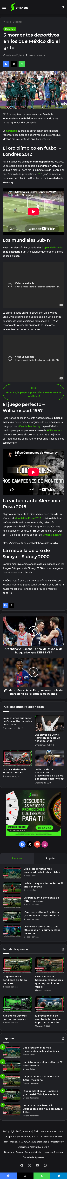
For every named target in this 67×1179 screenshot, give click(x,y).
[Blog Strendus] (19, 7)
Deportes (17, 21)
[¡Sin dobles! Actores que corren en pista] (17, 1004)
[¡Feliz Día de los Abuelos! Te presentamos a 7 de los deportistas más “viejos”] (49, 758)
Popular (50, 858)
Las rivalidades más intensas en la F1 (14, 771)
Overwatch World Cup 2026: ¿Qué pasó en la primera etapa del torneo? (42, 930)
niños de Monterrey (29, 426)
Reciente (17, 858)
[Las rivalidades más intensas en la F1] (17, 758)
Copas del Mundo (52, 247)
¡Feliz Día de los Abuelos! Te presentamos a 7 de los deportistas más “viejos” (49, 774)
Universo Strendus (53, 1152)
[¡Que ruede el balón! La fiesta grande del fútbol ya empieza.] (12, 917)
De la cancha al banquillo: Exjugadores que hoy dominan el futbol (43, 1109)
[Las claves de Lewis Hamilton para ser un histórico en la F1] (49, 723)
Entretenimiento (33, 1152)
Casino (19, 1152)
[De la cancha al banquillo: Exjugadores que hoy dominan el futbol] (49, 965)
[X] (11, 605)
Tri (39, 174)
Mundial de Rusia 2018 (27, 518)
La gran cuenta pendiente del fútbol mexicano (15, 980)
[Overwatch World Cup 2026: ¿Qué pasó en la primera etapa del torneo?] (12, 931)
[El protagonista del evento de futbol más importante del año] (49, 1004)
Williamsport (54, 430)
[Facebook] (5, 605)
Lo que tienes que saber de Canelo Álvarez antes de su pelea (17, 721)
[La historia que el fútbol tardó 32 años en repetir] (12, 888)
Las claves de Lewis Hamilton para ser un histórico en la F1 (47, 737)
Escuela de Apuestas (33, 1157)
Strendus (12, 130)
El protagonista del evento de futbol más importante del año (48, 1019)
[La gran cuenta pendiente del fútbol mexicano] (12, 902)
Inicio (8, 21)
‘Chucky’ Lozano (52, 534)
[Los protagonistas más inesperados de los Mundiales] (12, 873)
